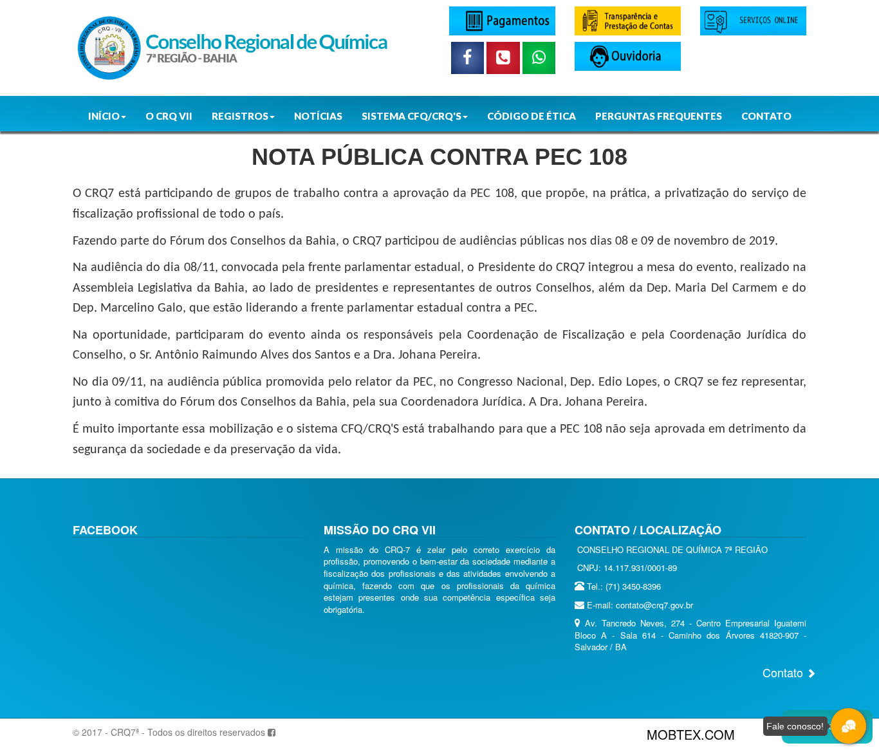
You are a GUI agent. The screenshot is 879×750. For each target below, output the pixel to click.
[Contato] (503, 58)
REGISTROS (240, 116)
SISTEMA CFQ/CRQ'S (411, 116)
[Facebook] (468, 58)
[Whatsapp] (539, 58)
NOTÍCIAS (318, 116)
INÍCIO (104, 116)
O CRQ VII (168, 116)
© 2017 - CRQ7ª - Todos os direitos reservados (169, 732)
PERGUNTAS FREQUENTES (658, 116)
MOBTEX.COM (691, 734)
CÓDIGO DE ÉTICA (531, 116)
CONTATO (766, 116)
